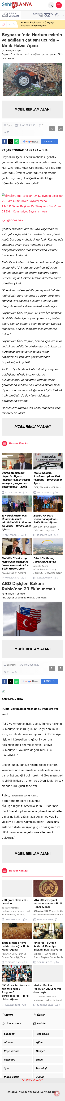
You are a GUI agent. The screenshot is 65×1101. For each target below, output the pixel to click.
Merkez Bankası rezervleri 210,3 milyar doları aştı (47, 989)
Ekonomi (21, 593)
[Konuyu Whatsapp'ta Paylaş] (16, 141)
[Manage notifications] (57, 1093)
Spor (19, 50)
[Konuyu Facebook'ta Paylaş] (4, 141)
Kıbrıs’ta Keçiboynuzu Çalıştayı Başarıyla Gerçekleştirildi (37, 24)
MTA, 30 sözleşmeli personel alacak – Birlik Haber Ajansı (47, 903)
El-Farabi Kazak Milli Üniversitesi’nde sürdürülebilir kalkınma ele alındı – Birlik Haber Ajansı (16, 522)
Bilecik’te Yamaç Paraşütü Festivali (44, 560)
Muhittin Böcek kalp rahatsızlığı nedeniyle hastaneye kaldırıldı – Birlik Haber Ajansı (15, 563)
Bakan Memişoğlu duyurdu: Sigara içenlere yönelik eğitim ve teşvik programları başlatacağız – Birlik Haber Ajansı (16, 481)
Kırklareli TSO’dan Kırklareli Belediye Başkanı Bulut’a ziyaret (47, 946)
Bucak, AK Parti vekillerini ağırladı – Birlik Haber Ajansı (45, 519)
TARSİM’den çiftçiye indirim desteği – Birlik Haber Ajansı (15, 946)
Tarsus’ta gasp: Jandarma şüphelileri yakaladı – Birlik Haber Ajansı (47, 478)
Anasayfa (9, 50)
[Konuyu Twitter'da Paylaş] (10, 141)
